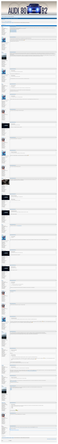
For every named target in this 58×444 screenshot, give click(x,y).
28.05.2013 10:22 (14, 331)
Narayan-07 (3, 109)
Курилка (13, 22)
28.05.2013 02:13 (14, 303)
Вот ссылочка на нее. (19, 225)
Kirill (2, 122)
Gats (2, 26)
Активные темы (3, 19)
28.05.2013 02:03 (14, 280)
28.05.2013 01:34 (14, 165)
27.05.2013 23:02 (14, 26)
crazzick (3, 365)
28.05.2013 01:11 (14, 109)
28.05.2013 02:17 (14, 316)
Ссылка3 (11, 389)
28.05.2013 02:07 (14, 290)
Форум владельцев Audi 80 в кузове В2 (6, 22)
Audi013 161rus (3, 402)
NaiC (2, 331)
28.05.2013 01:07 (14, 94)
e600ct (2, 94)
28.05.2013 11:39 (14, 375)
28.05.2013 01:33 (14, 150)
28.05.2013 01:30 (14, 137)
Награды (9, 18)
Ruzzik (2, 178)
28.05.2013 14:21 (14, 402)
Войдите (6, 21)
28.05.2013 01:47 (14, 209)
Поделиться (11, 26)
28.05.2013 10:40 (14, 348)
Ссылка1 (11, 388)
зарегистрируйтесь (9, 21)
